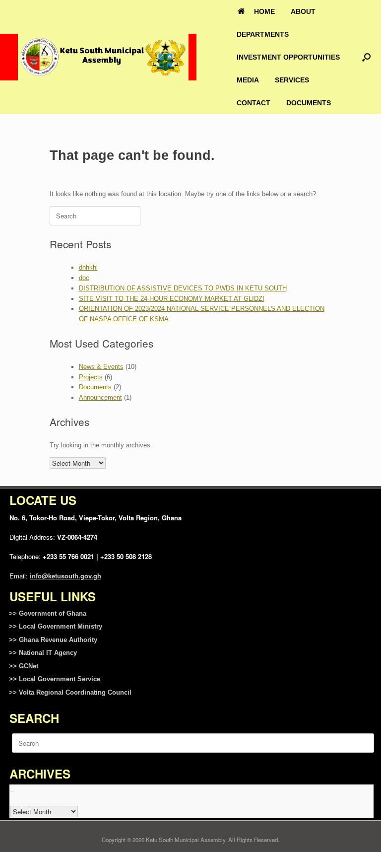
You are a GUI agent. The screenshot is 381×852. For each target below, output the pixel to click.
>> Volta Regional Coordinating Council (70, 692)
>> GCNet (23, 666)
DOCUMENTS (308, 103)
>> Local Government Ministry (55, 626)
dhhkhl (88, 267)
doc (84, 278)
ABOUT (303, 11)
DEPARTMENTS (263, 34)
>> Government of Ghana (47, 613)
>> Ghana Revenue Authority (53, 639)
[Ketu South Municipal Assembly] (103, 57)
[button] (366, 57)
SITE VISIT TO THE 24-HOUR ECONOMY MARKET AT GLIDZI (171, 298)
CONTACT (253, 103)
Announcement (100, 397)
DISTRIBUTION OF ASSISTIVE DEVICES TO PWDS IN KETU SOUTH (183, 288)
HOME (264, 11)
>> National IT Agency (43, 652)
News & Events (101, 366)
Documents (95, 387)
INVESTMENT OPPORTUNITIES (288, 57)
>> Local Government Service (54, 679)
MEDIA (248, 80)
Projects (91, 377)
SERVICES (292, 80)
